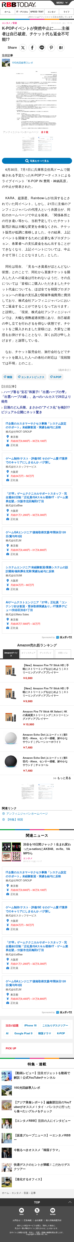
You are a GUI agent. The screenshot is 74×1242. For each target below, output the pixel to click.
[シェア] (32, 47)
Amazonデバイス (11, 654)
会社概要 (39, 1220)
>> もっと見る (62, 778)
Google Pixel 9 (23, 1033)
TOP (37, 1202)
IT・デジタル (22, 12)
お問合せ (17, 1220)
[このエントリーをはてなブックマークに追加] (61, 47)
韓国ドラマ (44, 1033)
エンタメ (52, 12)
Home (21, 1214)
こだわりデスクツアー (55, 1025)
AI (7, 1033)
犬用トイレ (63, 652)
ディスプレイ (46, 652)
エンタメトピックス (32, 377)
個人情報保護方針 (54, 1220)
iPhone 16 (30, 1025)
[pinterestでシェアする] (51, 47)
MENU (60, 2)
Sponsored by (48, 637)
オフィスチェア (28, 652)
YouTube (52, 1214)
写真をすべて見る (39, 161)
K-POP (57, 377)
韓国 (9, 377)
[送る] (42, 47)
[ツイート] (23, 47)
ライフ (66, 12)
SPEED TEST (36, 12)
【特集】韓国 (14, 819)
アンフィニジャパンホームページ (27, 813)
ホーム (7, 12)
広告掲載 (28, 1220)
